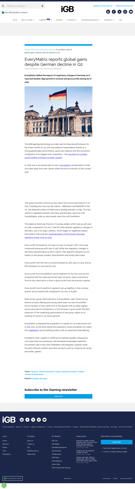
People (75, 427)
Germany (43, 378)
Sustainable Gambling (88, 427)
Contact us (30, 444)
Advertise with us (124, 6)
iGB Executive (56, 451)
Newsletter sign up (103, 6)
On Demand (71, 20)
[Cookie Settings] (4, 485)
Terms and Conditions (126, 478)
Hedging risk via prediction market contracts (85, 451)
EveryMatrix (65, 165)
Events (5, 447)
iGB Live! (55, 441)
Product (80, 371)
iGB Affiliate (55, 444)
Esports (19, 427)
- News (86, 447)
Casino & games (9, 427)
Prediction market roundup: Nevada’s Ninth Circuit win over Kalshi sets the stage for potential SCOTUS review (86, 443)
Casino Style (56, 464)
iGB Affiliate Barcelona (59, 447)
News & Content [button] (26, 20)
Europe (35, 378)
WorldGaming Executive (89, 20)
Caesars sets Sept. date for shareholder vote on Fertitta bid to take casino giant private (86, 459)
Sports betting (103, 427)
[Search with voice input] (42, 6)
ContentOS (44, 20)
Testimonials (31, 454)
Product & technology (34, 374)
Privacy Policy (107, 478)
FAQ (28, 447)
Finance (35, 50)
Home (15, 20)
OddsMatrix (33, 330)
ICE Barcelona (56, 454)
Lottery (50, 427)
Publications (108, 20)
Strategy (113, 427)
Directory (59, 20)
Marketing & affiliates (62, 427)
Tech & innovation (46, 371)
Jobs (120, 20)
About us (30, 441)
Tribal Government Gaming (61, 468)
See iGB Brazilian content (14, 12)
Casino (58, 371)
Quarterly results (47, 50)
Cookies (115, 478)
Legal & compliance (38, 427)
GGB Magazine (57, 461)
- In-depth (87, 454)
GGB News (55, 457)
